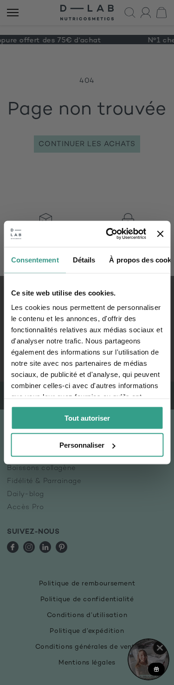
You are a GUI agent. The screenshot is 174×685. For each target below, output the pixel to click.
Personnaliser (81, 445)
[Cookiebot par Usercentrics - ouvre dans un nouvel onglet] (109, 234)
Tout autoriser (87, 418)
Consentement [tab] (34, 259)
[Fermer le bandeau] (160, 233)
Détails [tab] (83, 259)
